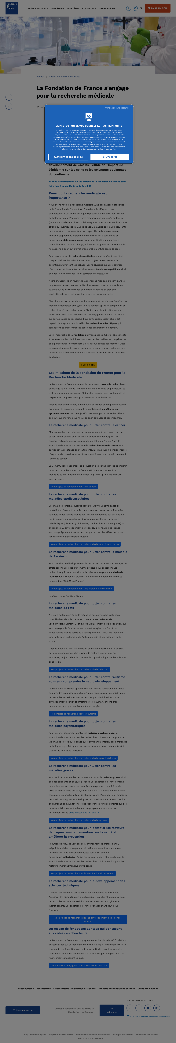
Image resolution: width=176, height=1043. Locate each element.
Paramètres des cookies (68, 157)
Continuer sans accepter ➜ (118, 108)
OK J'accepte (109, 157)
